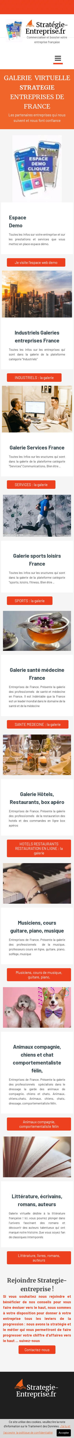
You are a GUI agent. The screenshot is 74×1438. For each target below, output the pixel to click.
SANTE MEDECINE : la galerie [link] (38, 724)
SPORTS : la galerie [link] (30, 600)
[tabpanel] (37, 39)
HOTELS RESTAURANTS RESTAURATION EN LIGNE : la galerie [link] (39, 848)
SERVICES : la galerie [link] (31, 484)
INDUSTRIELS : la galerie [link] (34, 377)
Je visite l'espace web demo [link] (36, 262)
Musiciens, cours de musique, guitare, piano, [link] (39, 974)
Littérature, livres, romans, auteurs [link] (39, 1257)
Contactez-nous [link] (37, 1349)
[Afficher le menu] (58, 58)
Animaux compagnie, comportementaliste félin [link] (39, 1124)
